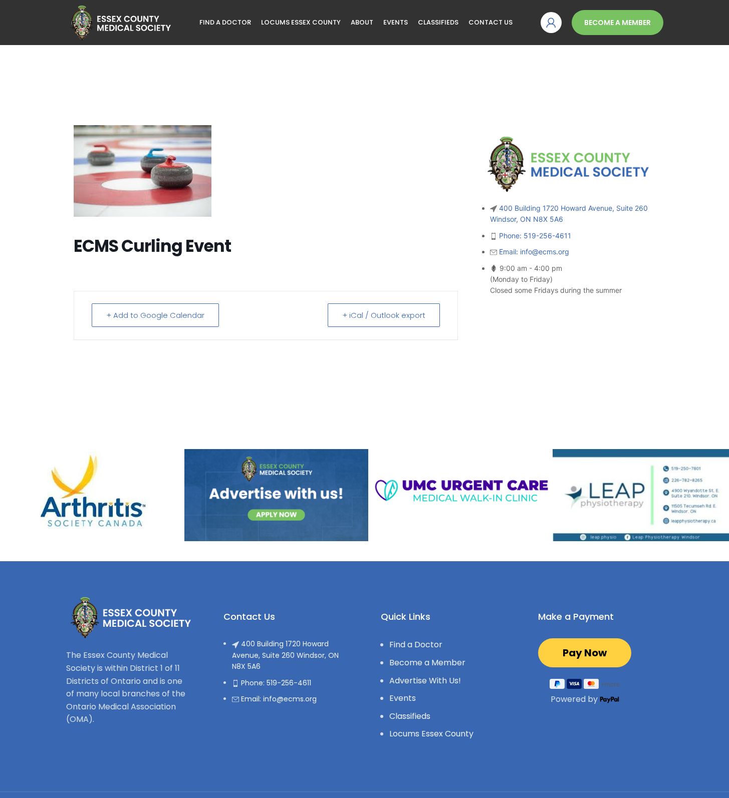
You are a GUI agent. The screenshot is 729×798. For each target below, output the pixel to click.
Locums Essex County (431, 733)
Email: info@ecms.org (534, 251)
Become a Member (617, 23)
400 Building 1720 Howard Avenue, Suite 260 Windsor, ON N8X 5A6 (285, 655)
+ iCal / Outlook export (383, 315)
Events (402, 698)
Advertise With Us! (425, 680)
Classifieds (409, 716)
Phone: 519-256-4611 (535, 235)
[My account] (551, 23)
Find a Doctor (415, 644)
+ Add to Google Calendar (155, 315)
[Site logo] (118, 22)
